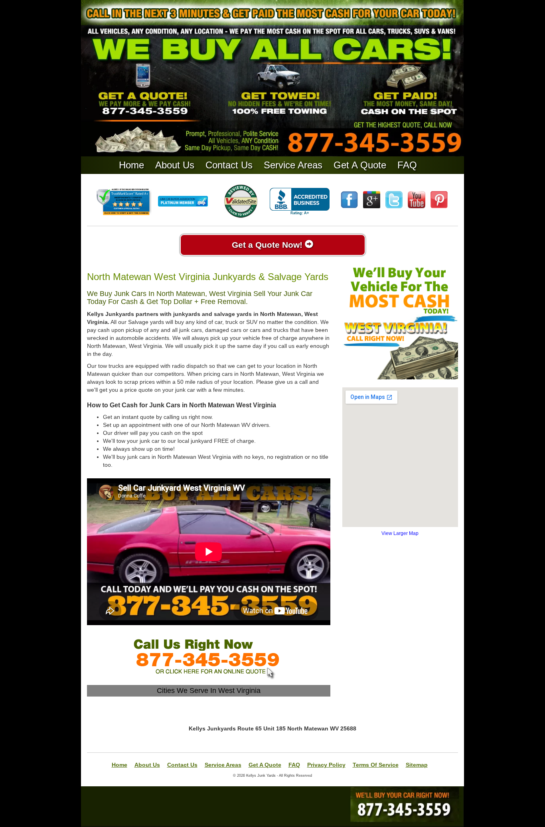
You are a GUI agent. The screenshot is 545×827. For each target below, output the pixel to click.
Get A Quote (360, 165)
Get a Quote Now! (268, 244)
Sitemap (417, 765)
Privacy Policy (326, 765)
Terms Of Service (376, 765)
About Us (174, 165)
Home (131, 165)
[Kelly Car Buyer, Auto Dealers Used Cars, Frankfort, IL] (300, 201)
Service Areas (293, 165)
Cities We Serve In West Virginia (209, 691)
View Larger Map (400, 533)
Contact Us (229, 165)
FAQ (407, 165)
